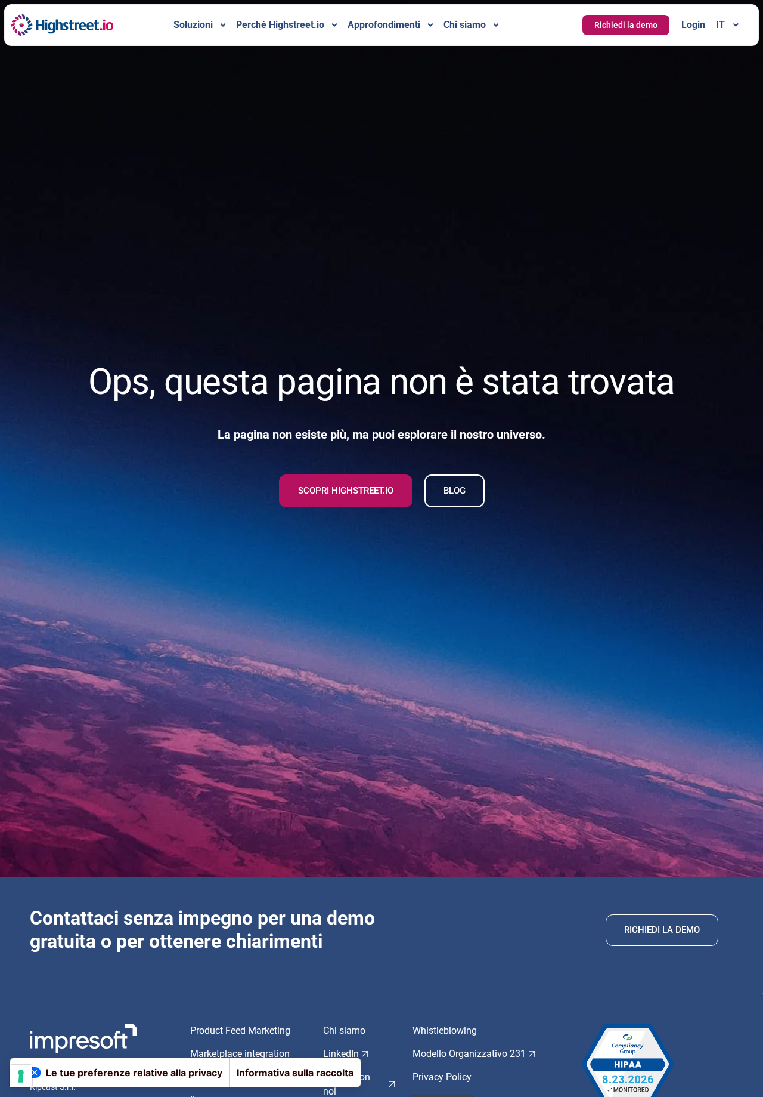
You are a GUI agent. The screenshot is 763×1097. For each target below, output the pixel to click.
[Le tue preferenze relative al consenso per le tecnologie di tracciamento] (21, 1076)
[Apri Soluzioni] (223, 25)
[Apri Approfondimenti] (430, 25)
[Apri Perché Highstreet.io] (334, 25)
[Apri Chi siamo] (496, 25)
